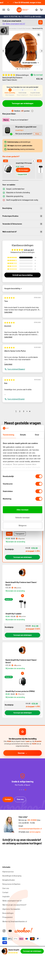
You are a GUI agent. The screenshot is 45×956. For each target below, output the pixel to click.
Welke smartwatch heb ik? (15, 24)
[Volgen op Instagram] (4, 930)
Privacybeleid (7, 917)
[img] (9, 298)
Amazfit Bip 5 (19, 130)
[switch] (38, 484)
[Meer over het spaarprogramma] (32, 111)
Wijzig (37, 134)
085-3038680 (32, 820)
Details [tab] (23, 435)
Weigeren (23, 525)
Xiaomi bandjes (12, 28)
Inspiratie (6, 896)
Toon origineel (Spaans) (16, 369)
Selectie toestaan (22, 518)
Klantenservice (8, 872)
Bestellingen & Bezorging (11, 876)
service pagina (34, 832)
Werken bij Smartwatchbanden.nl (14, 921)
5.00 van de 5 (29, 250)
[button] (9, 75)
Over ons (20, 799)
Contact (8, 799)
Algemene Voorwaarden (11, 909)
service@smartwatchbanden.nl (30, 829)
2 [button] (19, 411)
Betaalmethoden (8, 880)
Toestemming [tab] (8, 435)
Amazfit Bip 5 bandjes (24, 28)
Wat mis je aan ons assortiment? (14, 905)
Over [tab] (37, 435)
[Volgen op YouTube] (10, 930)
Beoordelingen (8, 913)
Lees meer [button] (8, 312)
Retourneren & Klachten (11, 884)
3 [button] (23, 411)
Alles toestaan (22, 510)
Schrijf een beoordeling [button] (22, 275)
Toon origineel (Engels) (15, 399)
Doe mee (21, 753)
